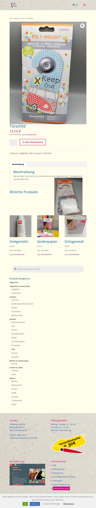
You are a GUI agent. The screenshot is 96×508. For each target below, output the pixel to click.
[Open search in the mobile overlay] (48, 269)
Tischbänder (17, 400)
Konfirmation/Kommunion (22, 304)
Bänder (15, 381)
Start (11, 18)
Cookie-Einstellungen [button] (51, 503)
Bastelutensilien (18, 322)
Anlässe (13, 297)
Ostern (14, 307)
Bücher (15, 364)
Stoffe (14, 393)
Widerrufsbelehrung (61, 484)
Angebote (16, 289)
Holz (13, 326)
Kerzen (14, 330)
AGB (54, 465)
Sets (23, 18)
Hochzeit (15, 300)
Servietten (16, 345)
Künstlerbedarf (18, 334)
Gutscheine (16, 293)
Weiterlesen (68, 503)
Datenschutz (58, 473)
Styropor (15, 357)
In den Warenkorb (32, 142)
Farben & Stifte (16, 367)
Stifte (14, 374)
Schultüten (16, 311)
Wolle (14, 404)
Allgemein (24, 153)
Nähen (12, 378)
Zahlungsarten (59, 469)
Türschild (47, 153)
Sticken (15, 389)
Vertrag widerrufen (61, 488)
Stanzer (15, 353)
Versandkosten (31, 135)
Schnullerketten (18, 341)
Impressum (57, 480)
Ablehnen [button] (34, 504)
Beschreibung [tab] (18, 164)
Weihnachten (17, 315)
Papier (14, 337)
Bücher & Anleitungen (19, 361)
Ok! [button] (25, 504)
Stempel (15, 370)
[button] (82, 25)
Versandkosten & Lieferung (64, 477)
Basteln (17, 18)
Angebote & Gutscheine (20, 286)
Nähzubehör (17, 385)
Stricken (15, 397)
